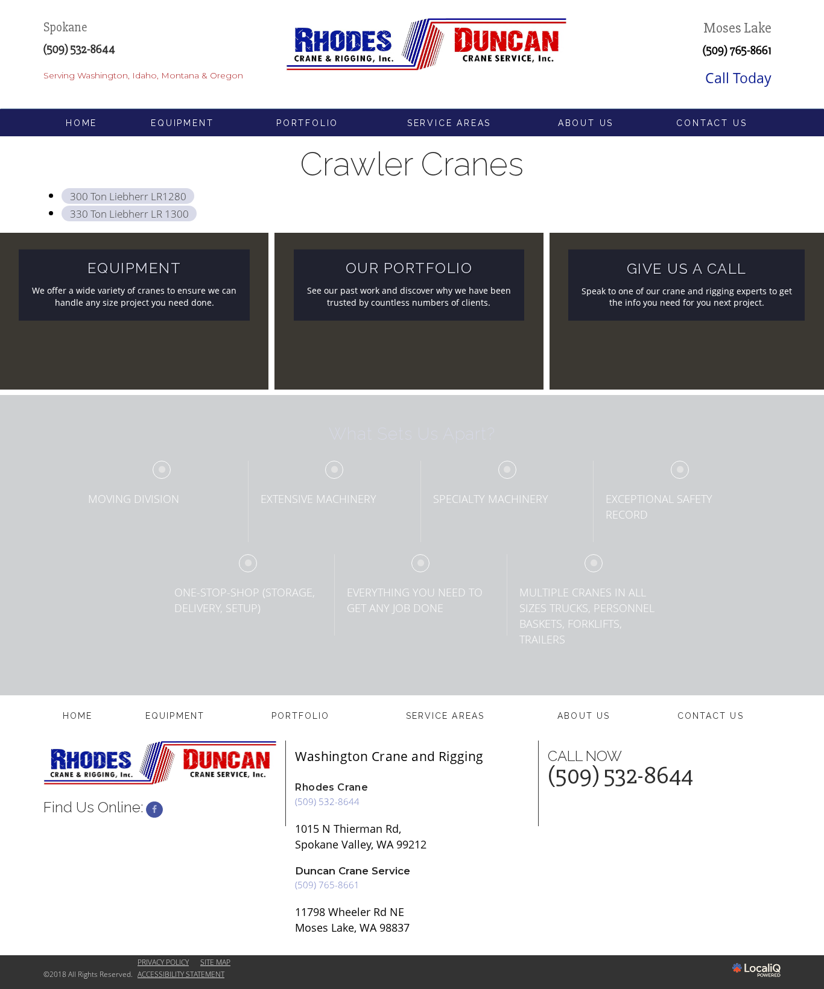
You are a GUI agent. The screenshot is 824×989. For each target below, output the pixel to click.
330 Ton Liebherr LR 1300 (129, 213)
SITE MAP (215, 962)
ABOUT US (585, 123)
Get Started (686, 315)
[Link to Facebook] (154, 809)
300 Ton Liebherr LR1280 (128, 196)
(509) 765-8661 (737, 50)
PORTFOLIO (307, 123)
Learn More (134, 315)
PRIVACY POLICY (163, 962)
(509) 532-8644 (327, 801)
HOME (81, 123)
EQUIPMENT (182, 123)
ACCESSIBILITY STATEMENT (181, 974)
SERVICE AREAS (449, 123)
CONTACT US (711, 123)
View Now (409, 315)
